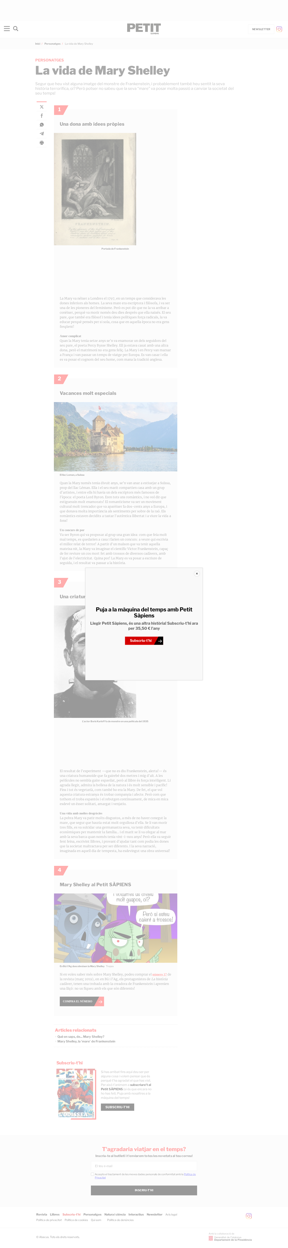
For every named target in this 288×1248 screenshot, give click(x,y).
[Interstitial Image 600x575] (144, 624)
